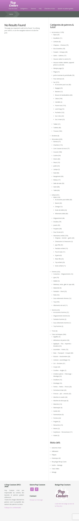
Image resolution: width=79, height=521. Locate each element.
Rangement (57, 176)
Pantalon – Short (58, 291)
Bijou (55, 35)
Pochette (58, 112)
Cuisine (55, 155)
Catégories (23, 8)
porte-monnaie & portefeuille (62, 75)
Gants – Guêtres (58, 55)
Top (54, 302)
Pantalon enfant (60, 248)
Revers (55, 428)
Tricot (53, 331)
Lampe (55, 169)
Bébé (55, 197)
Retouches (56, 425)
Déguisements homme (60, 316)
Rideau (55, 180)
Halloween (55, 451)
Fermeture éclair (58, 390)
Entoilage (56, 383)
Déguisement (57, 218)
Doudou (55, 222)
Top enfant (58, 262)
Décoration (55, 139)
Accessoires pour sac (61, 84)
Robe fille (58, 259)
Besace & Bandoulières (62, 95)
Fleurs (55, 162)
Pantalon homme (58, 319)
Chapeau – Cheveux (59, 45)
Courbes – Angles (58, 370)
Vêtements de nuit (59, 305)
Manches (56, 404)
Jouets (55, 225)
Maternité (56, 288)
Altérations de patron (60, 340)
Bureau (55, 141)
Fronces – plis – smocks (60, 394)
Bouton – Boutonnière (60, 356)
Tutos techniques (57, 334)
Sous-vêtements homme (61, 323)
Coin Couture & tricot (60, 148)
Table (55, 190)
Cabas (57, 98)
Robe (55, 295)
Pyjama (57, 255)
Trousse (55, 131)
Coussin (55, 152)
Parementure (57, 414)
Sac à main (58, 119)
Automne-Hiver (56, 448)
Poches (55, 418)
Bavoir (57, 203)
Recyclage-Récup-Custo (59, 462)
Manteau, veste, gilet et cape (62, 284)
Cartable (57, 102)
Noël (54, 173)
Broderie (54, 136)
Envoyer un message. (36, 500)
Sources (33, 8)
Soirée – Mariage (57, 465)
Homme (54, 310)
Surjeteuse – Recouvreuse (61, 432)
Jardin (55, 166)
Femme (54, 272)
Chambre (56, 145)
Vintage (54, 472)
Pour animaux (57, 79)
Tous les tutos (12, 8)
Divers (55, 159)
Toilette (55, 127)
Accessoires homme (59, 312)
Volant (55, 435)
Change (57, 206)
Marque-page (57, 68)
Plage (55, 72)
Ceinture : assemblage (60, 360)
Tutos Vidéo (55, 469)
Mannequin (56, 407)
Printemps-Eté (56, 458)
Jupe (54, 277)
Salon (55, 187)
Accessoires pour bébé (62, 200)
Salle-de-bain (57, 183)
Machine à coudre (59, 397)
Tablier (55, 124)
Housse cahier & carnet (60, 59)
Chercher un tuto (49, 8)
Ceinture (56, 42)
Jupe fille (57, 245)
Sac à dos (58, 116)
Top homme (57, 326)
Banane (57, 91)
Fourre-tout (58, 105)
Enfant (54, 195)
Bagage (57, 88)
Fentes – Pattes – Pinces (61, 387)
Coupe (55, 367)
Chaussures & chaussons (63, 241)
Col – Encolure (57, 363)
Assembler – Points (59, 349)
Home (11, 14)
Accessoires (55, 32)
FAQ (40, 8)
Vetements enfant (59, 236)
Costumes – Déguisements (61, 274)
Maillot (55, 281)
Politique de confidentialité (12, 508)
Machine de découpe (59, 401)
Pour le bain (58, 252)
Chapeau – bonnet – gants (63, 238)
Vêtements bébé (60, 213)
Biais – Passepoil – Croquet (61, 353)
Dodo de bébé (59, 210)
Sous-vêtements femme (60, 298)
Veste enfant (59, 266)
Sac (54, 82)
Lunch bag (58, 109)
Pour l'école (57, 232)
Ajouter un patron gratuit (65, 8)
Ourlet (55, 411)
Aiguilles (55, 337)
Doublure (56, 380)
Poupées (56, 229)
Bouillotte (56, 38)
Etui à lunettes (57, 48)
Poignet (55, 421)
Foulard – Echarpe (59, 52)
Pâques (54, 455)
